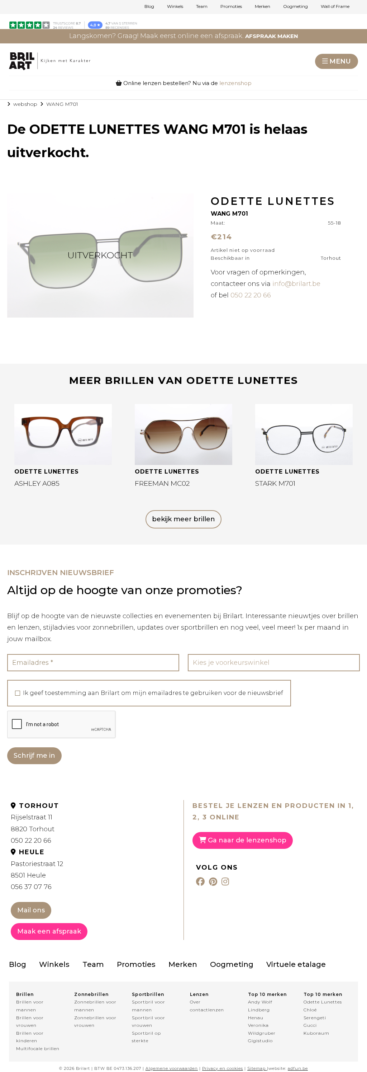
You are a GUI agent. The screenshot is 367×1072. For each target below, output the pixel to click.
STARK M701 (275, 483)
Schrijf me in (34, 756)
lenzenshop (235, 83)
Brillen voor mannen (30, 1005)
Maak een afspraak (49, 931)
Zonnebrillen (91, 994)
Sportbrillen (148, 994)
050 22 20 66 (250, 295)
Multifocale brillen (37, 1048)
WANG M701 (62, 104)
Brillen (25, 994)
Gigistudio (260, 1040)
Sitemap (256, 1068)
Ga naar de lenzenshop (246, 840)
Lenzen (199, 994)
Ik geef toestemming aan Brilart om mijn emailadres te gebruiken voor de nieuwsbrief (153, 693)
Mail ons (31, 910)
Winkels (175, 6)
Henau (255, 1017)
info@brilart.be (296, 284)
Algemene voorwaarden (172, 1068)
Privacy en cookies (222, 1068)
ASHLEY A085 (36, 483)
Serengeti (315, 1017)
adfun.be (298, 1068)
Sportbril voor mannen (148, 1005)
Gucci (310, 1025)
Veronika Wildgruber (262, 1029)
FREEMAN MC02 (162, 483)
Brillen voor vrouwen (30, 1021)
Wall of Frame (335, 6)
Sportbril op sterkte (146, 1037)
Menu (340, 61)
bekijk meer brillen (183, 519)
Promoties (231, 6)
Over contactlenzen (207, 1005)
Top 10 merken (267, 994)
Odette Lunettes (323, 1002)
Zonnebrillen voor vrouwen (95, 1021)
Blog (149, 6)
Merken (262, 6)
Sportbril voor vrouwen (148, 1021)
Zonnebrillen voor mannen (95, 1005)
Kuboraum (316, 1033)
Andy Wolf (260, 1002)
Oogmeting (295, 6)
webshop (25, 104)
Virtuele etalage (296, 964)
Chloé (310, 1009)
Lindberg (259, 1009)
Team (202, 6)
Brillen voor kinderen (30, 1037)
